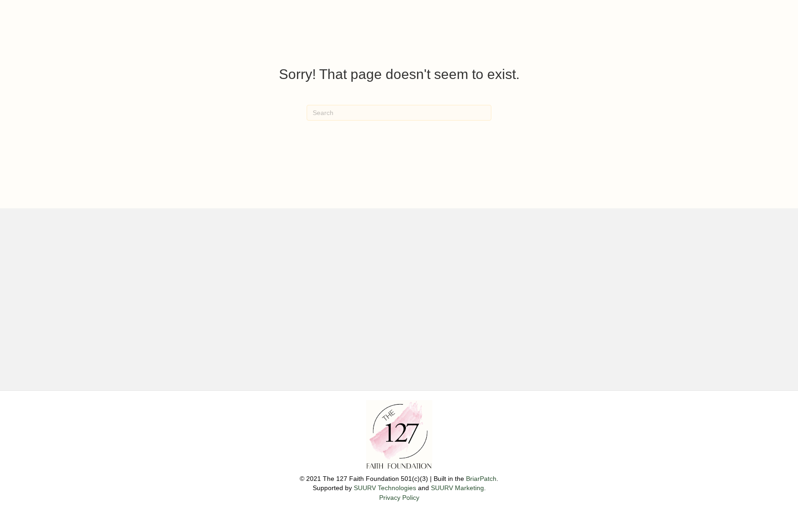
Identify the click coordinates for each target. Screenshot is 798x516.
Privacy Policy (399, 497)
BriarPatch (481, 478)
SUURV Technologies (385, 488)
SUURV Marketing (457, 488)
